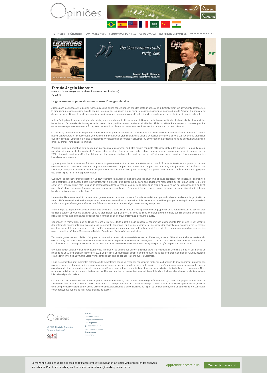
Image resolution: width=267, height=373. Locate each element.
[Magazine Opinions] (77, 11)
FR (143, 24)
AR (154, 24)
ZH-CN (165, 24)
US (132, 24)
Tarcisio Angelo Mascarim (72, 88)
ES (122, 24)
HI (176, 24)
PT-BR (111, 24)
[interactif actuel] (52, 336)
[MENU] (208, 8)
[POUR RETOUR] (208, 16)
